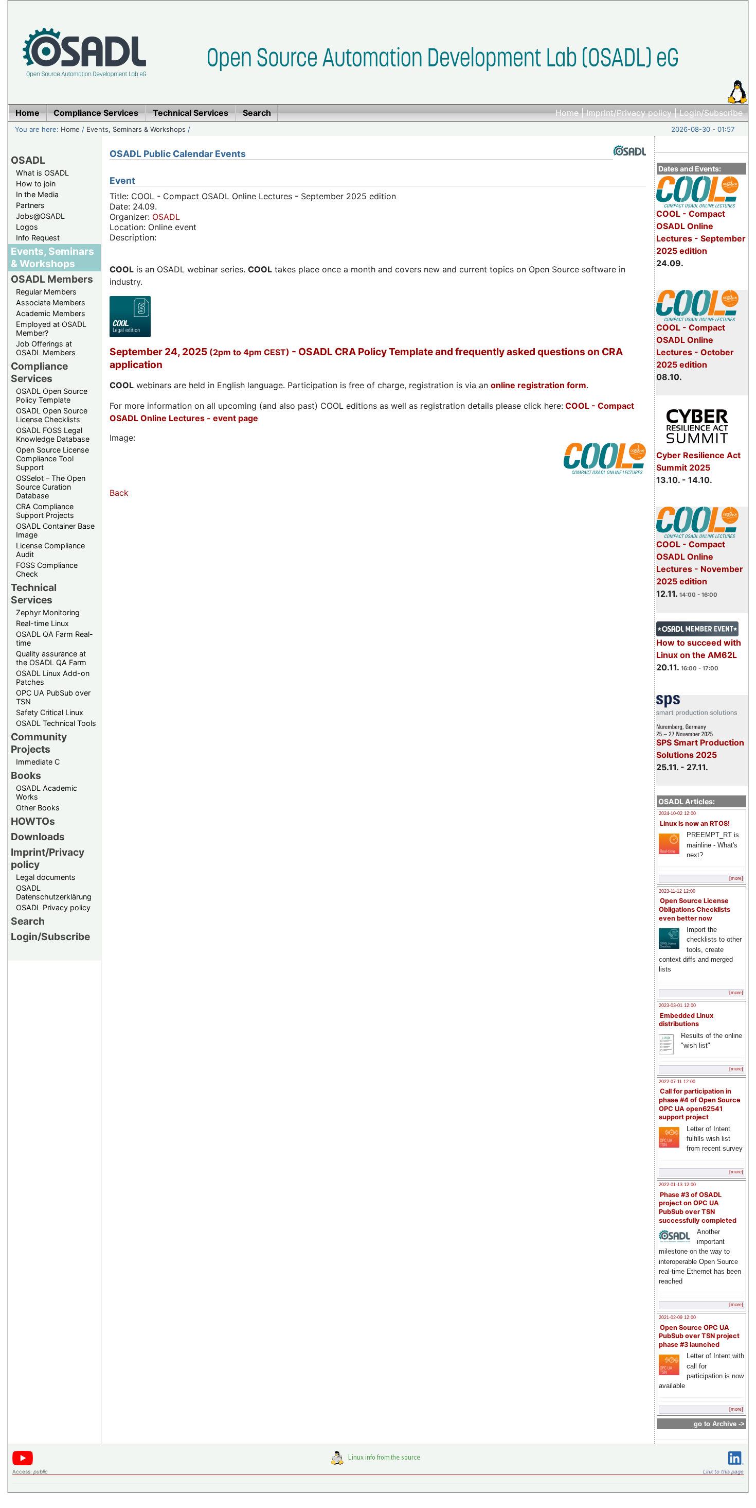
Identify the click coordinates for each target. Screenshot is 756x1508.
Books (26, 775)
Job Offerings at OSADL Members (46, 348)
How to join (36, 183)
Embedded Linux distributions (686, 1020)
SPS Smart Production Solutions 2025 (700, 748)
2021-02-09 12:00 (677, 1317)
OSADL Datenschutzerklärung (54, 892)
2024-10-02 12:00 (677, 813)
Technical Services (34, 593)
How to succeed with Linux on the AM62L (698, 648)
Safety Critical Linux (49, 712)
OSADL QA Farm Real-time (54, 638)
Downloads (38, 836)
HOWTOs (33, 821)
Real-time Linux (42, 623)
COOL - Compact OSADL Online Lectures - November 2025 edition (699, 562)
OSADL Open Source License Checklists (51, 415)
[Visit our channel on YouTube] (22, 1463)
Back (119, 493)
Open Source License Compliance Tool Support (52, 458)
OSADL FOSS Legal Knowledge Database (52, 434)
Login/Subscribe (711, 113)
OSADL (28, 160)
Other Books (38, 807)
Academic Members (50, 313)
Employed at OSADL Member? (51, 328)
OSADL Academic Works (46, 792)
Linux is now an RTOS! (695, 823)
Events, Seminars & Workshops (136, 129)
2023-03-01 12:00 (677, 1005)
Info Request (38, 237)
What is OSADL (42, 172)
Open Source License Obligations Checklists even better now (694, 909)
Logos (27, 226)
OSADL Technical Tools (56, 723)
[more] (736, 878)
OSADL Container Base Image (55, 530)
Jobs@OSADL (40, 216)
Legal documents (46, 877)
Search (28, 921)
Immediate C (38, 761)
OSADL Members (52, 279)
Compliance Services (39, 372)
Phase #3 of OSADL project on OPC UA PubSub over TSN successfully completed (697, 1207)
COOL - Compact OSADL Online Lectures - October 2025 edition (695, 346)
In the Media (37, 194)
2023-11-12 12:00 (677, 891)
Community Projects (39, 743)
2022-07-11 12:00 (677, 1081)
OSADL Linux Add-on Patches (52, 677)
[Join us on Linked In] (736, 1466)
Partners (30, 205)
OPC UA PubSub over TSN (53, 697)
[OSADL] (629, 163)
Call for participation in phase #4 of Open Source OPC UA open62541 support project (700, 1104)
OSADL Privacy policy (53, 907)
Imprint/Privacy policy (629, 113)
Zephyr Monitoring (48, 612)
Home (567, 113)
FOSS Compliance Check (47, 569)
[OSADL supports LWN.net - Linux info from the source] (378, 1462)
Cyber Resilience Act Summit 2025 (698, 461)
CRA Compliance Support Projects (45, 510)
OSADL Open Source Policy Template (51, 395)
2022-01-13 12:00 (677, 1184)
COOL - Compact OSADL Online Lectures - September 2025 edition (701, 232)
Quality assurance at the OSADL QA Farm (51, 658)
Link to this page (723, 1471)
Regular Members (46, 291)
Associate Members (50, 302)
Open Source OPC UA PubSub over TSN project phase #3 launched (699, 1336)
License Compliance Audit (50, 550)
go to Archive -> (719, 1424)
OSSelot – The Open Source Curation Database (50, 487)
